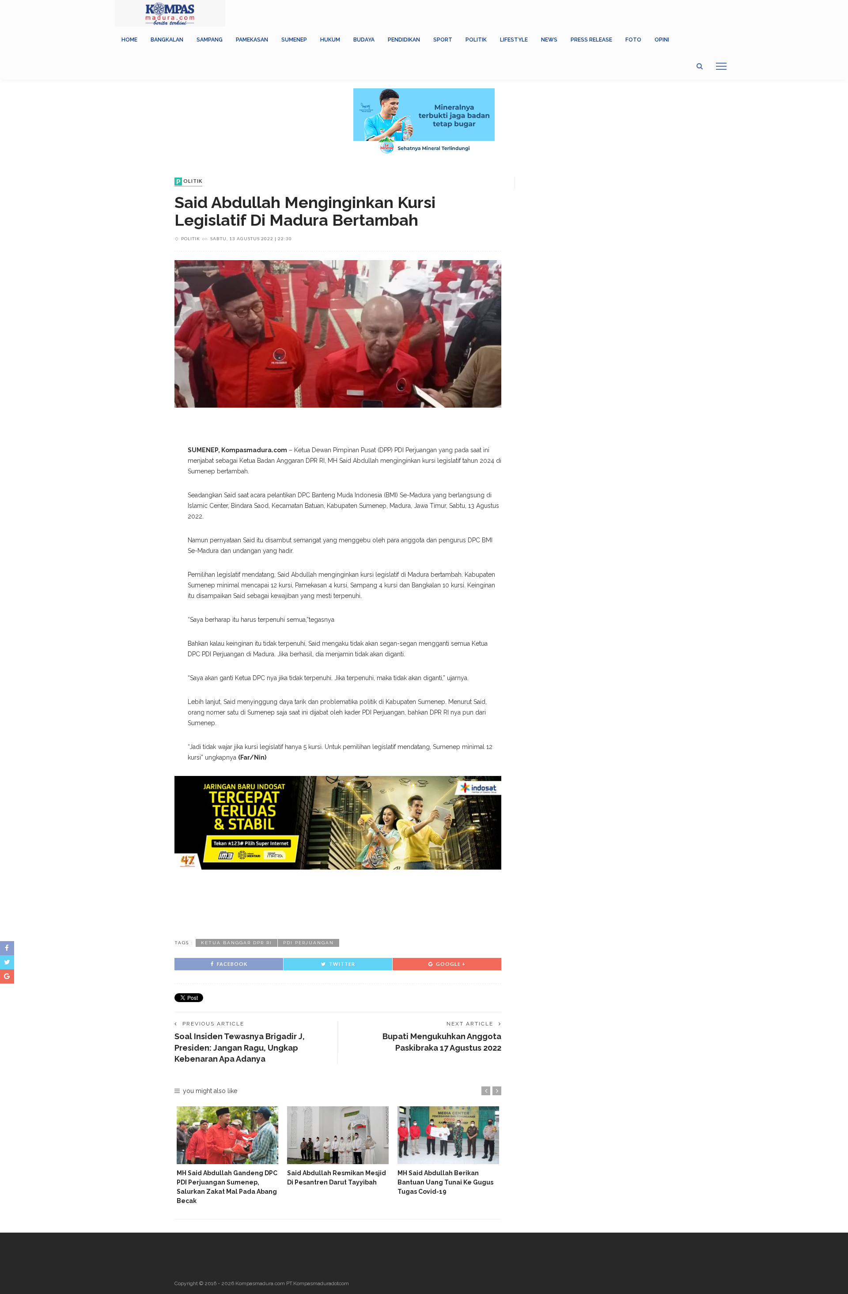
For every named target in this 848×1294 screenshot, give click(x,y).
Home (129, 40)
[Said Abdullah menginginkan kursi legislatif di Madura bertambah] (337, 333)
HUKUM (330, 40)
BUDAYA (364, 40)
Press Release (591, 40)
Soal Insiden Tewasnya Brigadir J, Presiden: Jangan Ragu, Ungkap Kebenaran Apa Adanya (239, 1047)
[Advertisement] (338, 903)
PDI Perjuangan (308, 942)
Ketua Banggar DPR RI (236, 942)
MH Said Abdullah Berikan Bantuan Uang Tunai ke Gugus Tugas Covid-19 (445, 1182)
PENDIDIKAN (404, 40)
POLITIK (476, 40)
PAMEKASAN (252, 40)
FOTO (633, 40)
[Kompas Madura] (170, 12)
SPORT (442, 40)
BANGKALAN (167, 40)
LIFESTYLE (514, 40)
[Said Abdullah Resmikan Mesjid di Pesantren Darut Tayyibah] (338, 1135)
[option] (227, 1156)
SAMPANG (210, 40)
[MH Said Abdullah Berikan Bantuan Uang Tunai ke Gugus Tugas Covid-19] (448, 1135)
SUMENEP (294, 40)
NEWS (549, 40)
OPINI (662, 40)
